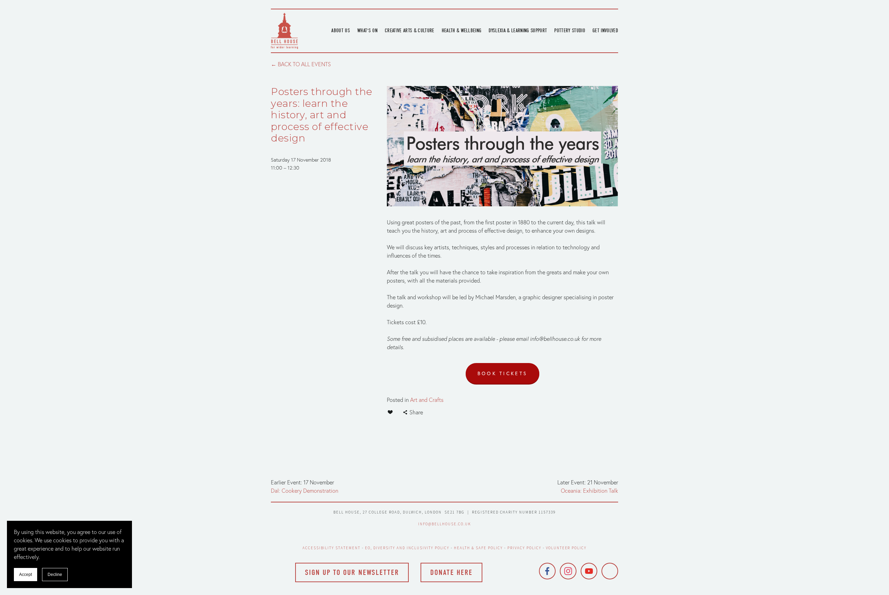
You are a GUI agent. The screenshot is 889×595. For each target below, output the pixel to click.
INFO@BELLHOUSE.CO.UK (444, 523)
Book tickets (502, 373)
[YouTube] (589, 571)
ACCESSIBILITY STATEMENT (331, 547)
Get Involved (605, 30)
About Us (340, 30)
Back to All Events (304, 64)
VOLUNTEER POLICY (566, 547)
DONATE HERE (451, 572)
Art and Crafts (426, 399)
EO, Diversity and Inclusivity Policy (407, 547)
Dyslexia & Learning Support (518, 30)
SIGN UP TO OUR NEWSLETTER (352, 572)
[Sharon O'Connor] (609, 571)
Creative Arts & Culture (409, 30)
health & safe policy (478, 547)
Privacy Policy (524, 547)
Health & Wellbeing (462, 30)
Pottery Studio (569, 30)
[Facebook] (547, 571)
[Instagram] (568, 571)
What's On (367, 30)
